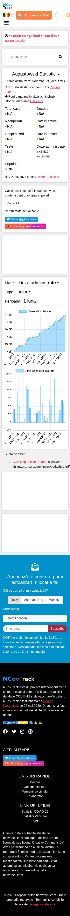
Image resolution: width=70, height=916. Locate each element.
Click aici (36, 101)
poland (34, 36)
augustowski (15, 40)
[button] (8, 15)
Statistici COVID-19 (35, 811)
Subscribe (58, 628)
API (35, 820)
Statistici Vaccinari (35, 816)
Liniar (21, 291)
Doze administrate (37, 282)
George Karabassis (41, 904)
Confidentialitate (35, 786)
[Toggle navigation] (6, 23)
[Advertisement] (35, 254)
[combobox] (35, 618)
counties (50, 36)
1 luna (29, 301)
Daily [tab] (14, 599)
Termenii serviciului (35, 791)
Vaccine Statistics (47, 177)
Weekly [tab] (54, 599)
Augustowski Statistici (34, 74)
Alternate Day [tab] (33, 599)
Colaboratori (35, 796)
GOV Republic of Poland (29, 462)
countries (18, 36)
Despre (35, 782)
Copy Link (13, 203)
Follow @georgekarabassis (26, 226)
